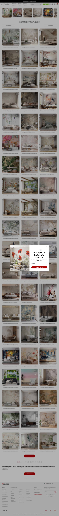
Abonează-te (39, 267)
